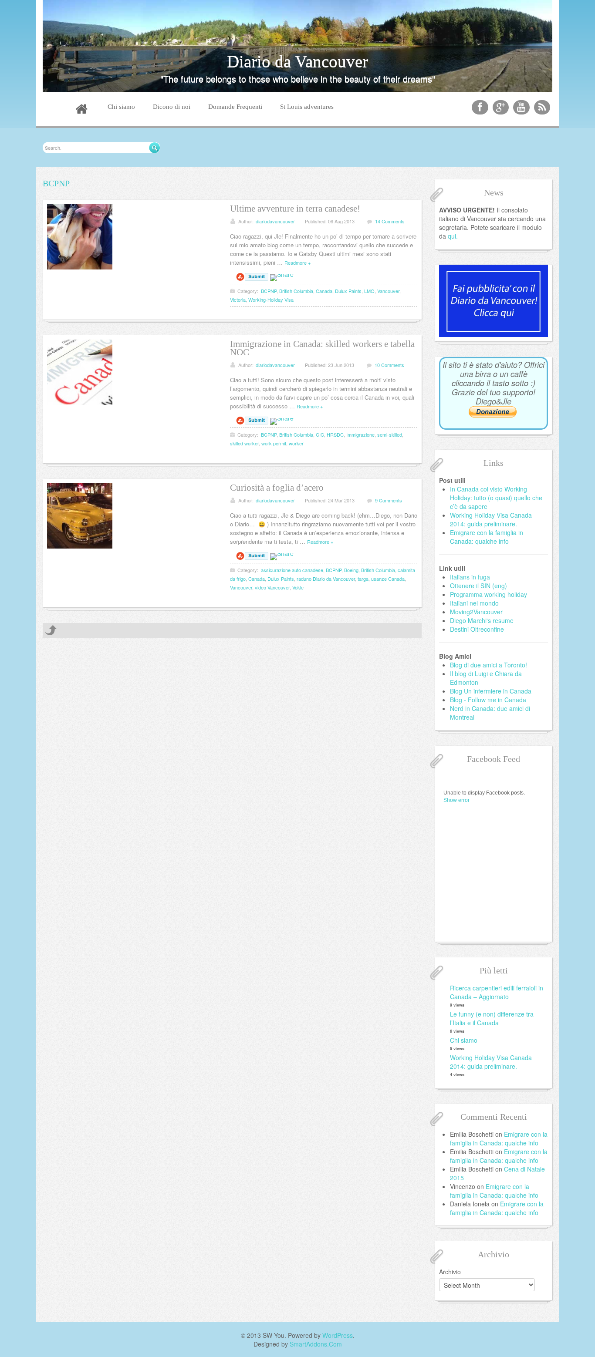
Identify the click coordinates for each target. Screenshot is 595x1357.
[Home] (81, 110)
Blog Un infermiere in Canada (490, 691)
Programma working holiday (488, 594)
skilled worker (244, 443)
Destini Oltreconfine (477, 629)
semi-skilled (389, 434)
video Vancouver (272, 587)
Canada (324, 290)
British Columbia (296, 290)
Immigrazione (360, 434)
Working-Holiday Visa (271, 299)
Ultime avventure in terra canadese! (295, 208)
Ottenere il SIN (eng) (478, 585)
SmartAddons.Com (316, 1344)
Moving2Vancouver (476, 611)
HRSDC (335, 434)
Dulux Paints (348, 290)
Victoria (238, 299)
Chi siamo (463, 1040)
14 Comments (390, 221)
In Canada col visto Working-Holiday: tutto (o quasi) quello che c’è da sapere (496, 498)
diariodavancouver (275, 221)
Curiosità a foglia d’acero (277, 487)
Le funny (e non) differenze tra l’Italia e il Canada (492, 1018)
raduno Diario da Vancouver (326, 578)
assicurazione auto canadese (292, 569)
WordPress (337, 1335)
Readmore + (297, 262)
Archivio (450, 1271)
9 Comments (388, 500)
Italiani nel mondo (474, 603)
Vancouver (388, 290)
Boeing (351, 569)
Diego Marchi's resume (482, 620)
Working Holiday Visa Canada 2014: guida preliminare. (491, 519)
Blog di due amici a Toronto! (488, 664)
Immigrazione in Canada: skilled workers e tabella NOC (322, 348)
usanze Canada (388, 578)
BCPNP (269, 290)
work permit (273, 443)
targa (363, 578)
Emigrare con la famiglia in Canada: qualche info (486, 536)
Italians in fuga (470, 576)
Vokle (298, 587)
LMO (369, 290)
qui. (453, 236)
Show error (456, 800)
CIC (320, 434)
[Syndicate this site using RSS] (542, 107)
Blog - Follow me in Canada (488, 699)
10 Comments (389, 364)
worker (296, 443)
